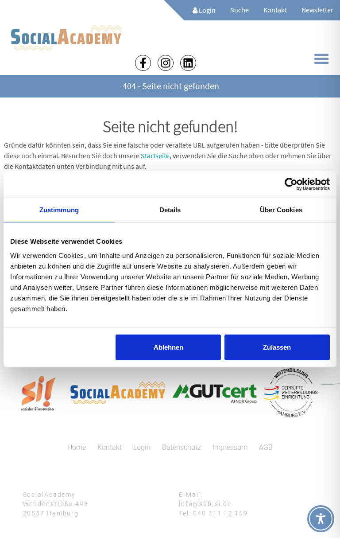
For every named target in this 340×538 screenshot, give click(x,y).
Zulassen (277, 347)
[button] (321, 58)
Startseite (155, 155)
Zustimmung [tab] (59, 210)
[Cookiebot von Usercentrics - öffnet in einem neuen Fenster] (291, 184)
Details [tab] (170, 210)
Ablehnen (168, 347)
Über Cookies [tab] (281, 210)
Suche (239, 9)
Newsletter (317, 9)
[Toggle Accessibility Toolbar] (320, 518)
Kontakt (275, 9)
